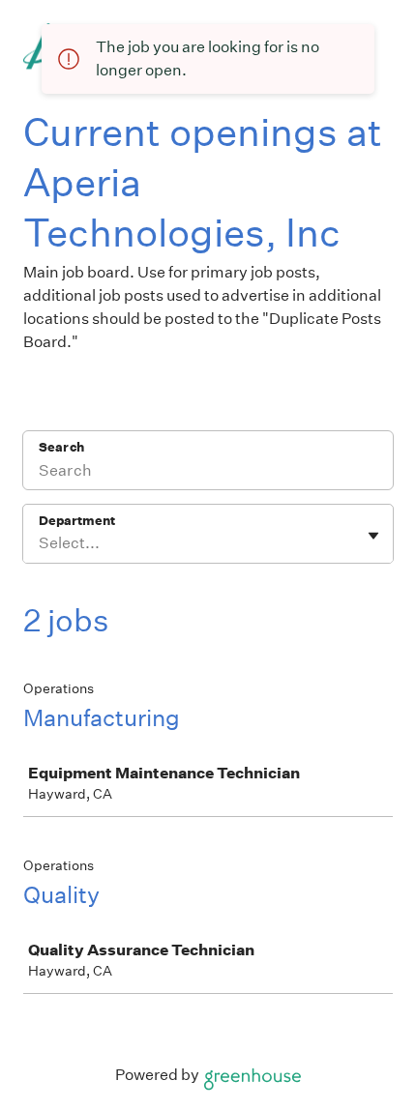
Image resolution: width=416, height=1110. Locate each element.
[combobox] (40, 543)
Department (77, 520)
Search (61, 447)
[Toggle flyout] (373, 535)
